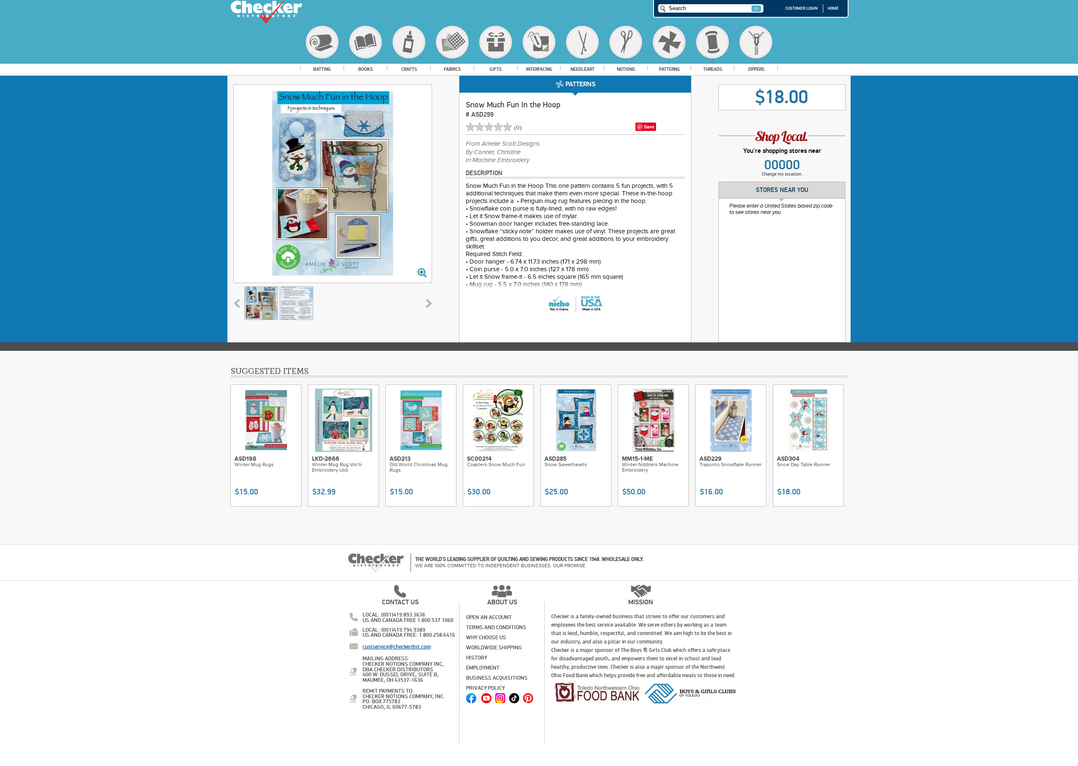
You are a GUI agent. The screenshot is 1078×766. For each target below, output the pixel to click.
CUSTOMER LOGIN (801, 8)
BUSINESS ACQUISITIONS (497, 678)
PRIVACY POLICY (485, 688)
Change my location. (782, 174)
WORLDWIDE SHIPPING (494, 647)
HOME (833, 8)
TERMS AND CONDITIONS (496, 627)
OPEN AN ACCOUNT (489, 617)
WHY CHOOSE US (486, 637)
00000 (782, 165)
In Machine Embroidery (497, 160)
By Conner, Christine (493, 152)
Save (649, 126)
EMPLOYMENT (482, 668)
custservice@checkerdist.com (397, 646)
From (503, 144)
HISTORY (476, 657)
